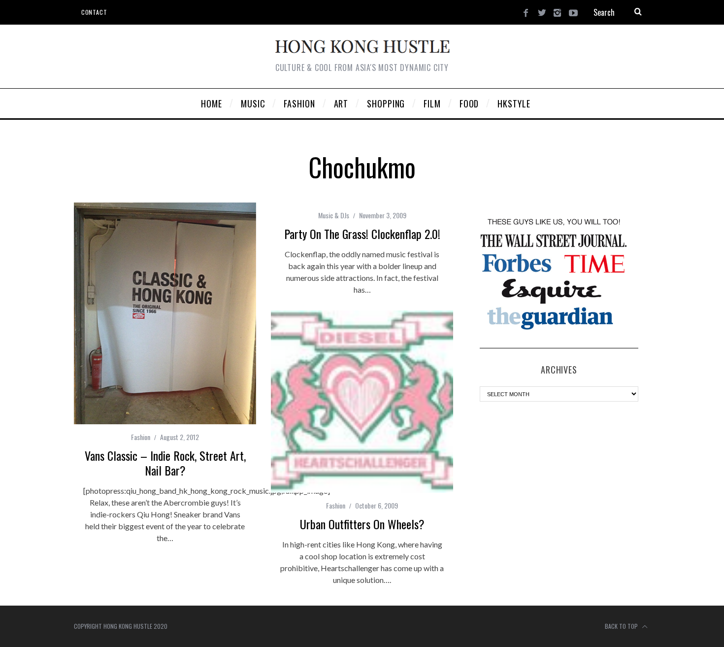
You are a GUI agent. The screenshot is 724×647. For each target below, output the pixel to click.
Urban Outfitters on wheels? (362, 524)
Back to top (622, 626)
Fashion (140, 437)
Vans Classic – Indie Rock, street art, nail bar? (165, 462)
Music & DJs (333, 215)
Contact (94, 12)
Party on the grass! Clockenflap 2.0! (362, 233)
